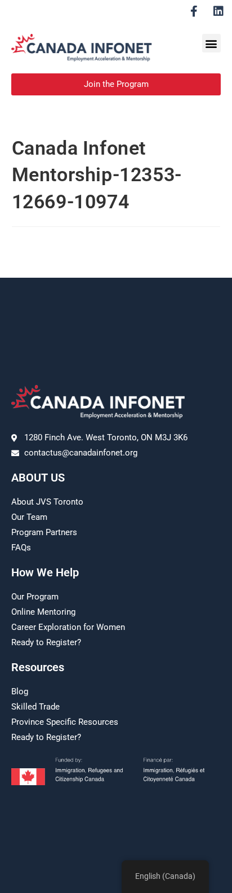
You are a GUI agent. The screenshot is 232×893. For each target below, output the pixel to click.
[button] (211, 43)
